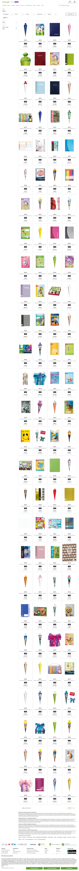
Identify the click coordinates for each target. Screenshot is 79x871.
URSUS (19, 837)
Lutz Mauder (59, 837)
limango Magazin (4, 852)
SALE (3, 28)
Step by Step (29, 837)
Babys (46, 851)
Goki (23, 839)
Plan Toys (69, 837)
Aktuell (57, 850)
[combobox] (67, 5)
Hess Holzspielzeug (29, 839)
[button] (74, 1)
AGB (14, 850)
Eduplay (64, 837)
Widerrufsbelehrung (17, 851)
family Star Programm (5, 850)
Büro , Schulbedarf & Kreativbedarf (40, 837)
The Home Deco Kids (41, 839)
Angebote (46, 850)
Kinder (3, 22)
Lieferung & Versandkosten (32, 850)
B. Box (74, 837)
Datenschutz (15, 852)
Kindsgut (24, 837)
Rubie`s (19, 839)
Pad (35, 839)
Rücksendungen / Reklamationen (33, 851)
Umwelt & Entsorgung (31, 852)
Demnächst (58, 851)
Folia (55, 837)
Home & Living (5, 27)
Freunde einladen (4, 851)
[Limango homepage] (6, 1)
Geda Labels (50, 837)
